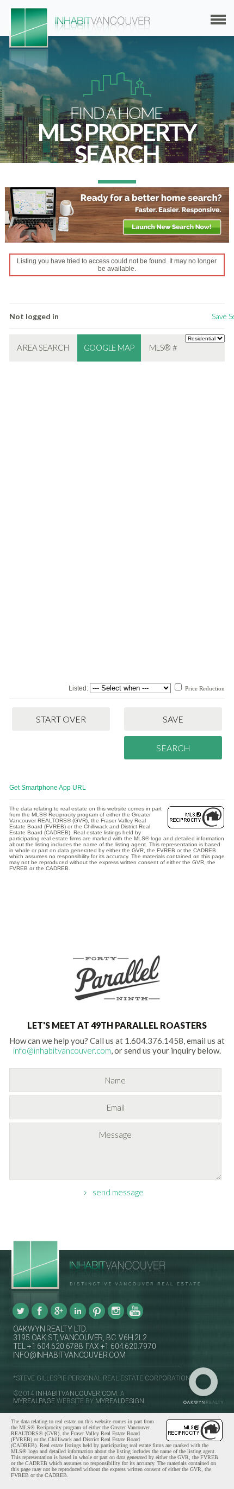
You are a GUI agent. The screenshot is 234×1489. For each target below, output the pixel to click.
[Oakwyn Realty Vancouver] (206, 1386)
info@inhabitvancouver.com (62, 1050)
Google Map (109, 347)
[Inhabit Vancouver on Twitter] (21, 1317)
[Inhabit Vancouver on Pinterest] (97, 1317)
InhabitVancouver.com (76, 1393)
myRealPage (34, 1401)
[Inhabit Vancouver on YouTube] (135, 1317)
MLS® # (163, 347)
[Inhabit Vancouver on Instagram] (116, 1317)
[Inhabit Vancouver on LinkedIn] (78, 1317)
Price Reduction (204, 688)
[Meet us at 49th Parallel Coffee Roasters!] (117, 1003)
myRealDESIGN (119, 1401)
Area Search (43, 347)
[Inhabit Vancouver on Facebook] (40, 1317)
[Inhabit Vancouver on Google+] (59, 1317)
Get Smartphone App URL (47, 787)
